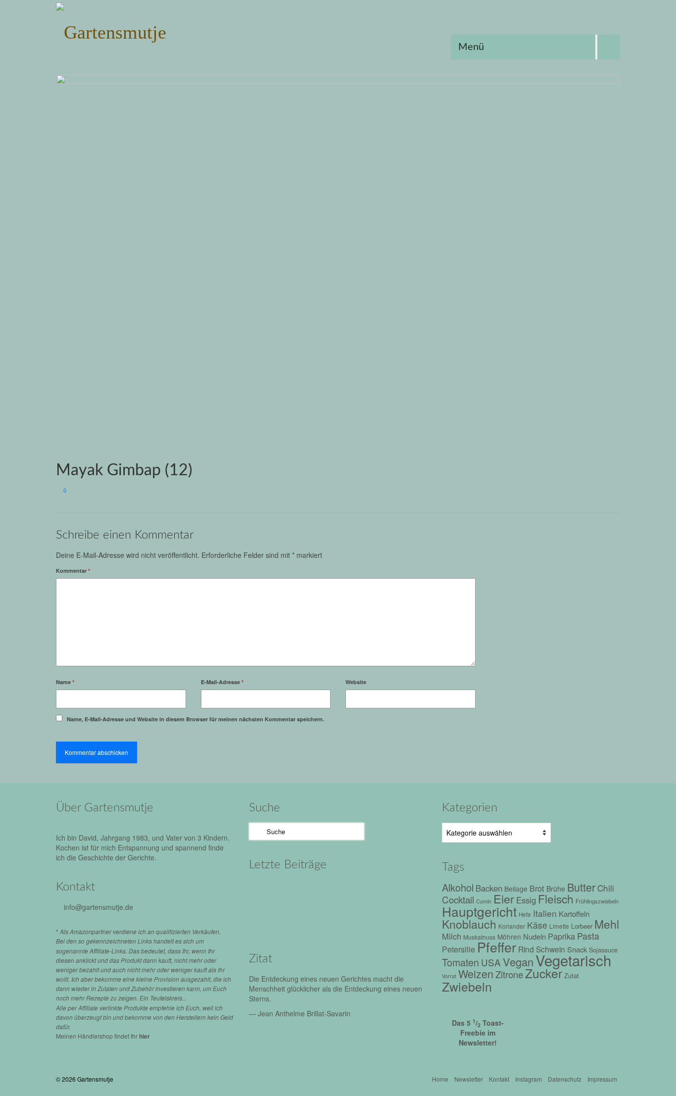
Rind (526, 949)
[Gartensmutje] (145, 29)
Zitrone (509, 974)
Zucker (543, 973)
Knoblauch (469, 924)
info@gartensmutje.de (98, 907)
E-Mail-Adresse (222, 682)
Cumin (483, 901)
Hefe (525, 914)
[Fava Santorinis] (270, 892)
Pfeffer (496, 946)
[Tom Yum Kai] (270, 919)
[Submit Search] (256, 831)
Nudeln (534, 936)
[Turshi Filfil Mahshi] (354, 892)
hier (144, 1036)
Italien (545, 913)
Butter (581, 887)
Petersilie (458, 949)
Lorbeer (581, 926)
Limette (559, 926)
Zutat (571, 975)
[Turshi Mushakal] (312, 892)
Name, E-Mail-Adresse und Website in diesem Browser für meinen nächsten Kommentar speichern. (195, 719)
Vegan (518, 961)
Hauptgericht (479, 911)
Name (65, 682)
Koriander (511, 926)
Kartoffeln (574, 913)
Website (355, 682)
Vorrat (449, 976)
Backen (489, 888)
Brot (537, 888)
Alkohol (458, 887)
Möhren (509, 937)
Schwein (550, 949)
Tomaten (460, 962)
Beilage (516, 889)
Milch (451, 936)
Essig (526, 900)
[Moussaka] (396, 919)
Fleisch (556, 898)
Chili (605, 888)
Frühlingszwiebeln (597, 901)
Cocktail (458, 899)
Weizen (475, 973)
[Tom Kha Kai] (396, 892)
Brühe (555, 889)
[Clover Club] (312, 919)
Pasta (588, 936)
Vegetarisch (573, 959)
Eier (503, 898)
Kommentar (73, 570)
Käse (537, 925)
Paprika (561, 936)
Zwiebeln (467, 986)
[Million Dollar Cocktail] (354, 919)
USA (491, 962)
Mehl (606, 924)
